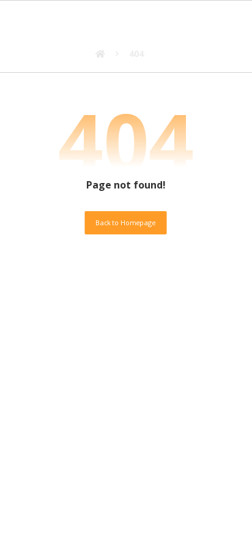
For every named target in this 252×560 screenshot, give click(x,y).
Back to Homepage (126, 222)
